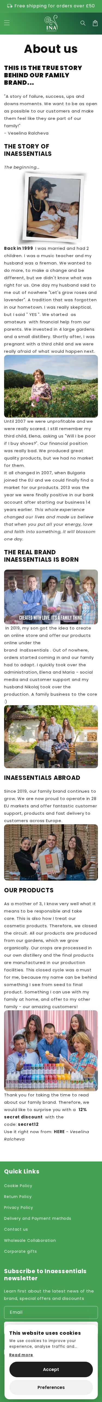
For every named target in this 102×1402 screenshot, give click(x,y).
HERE (59, 1132)
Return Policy (18, 1196)
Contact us (16, 1229)
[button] (83, 23)
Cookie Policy (18, 1185)
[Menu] (7, 23)
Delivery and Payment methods (37, 1218)
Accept (51, 1369)
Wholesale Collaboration (30, 1240)
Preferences (51, 1387)
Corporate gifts (20, 1251)
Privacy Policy (18, 1207)
